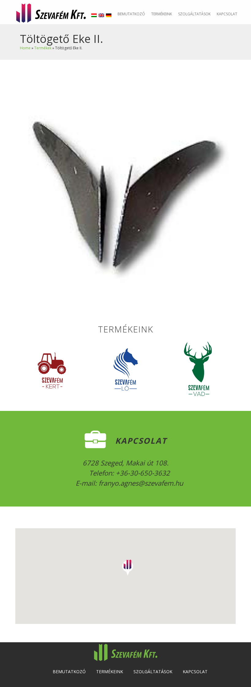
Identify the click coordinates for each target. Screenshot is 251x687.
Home (25, 48)
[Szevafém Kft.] (50, 12)
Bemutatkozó (131, 14)
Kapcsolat (227, 14)
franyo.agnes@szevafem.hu (140, 483)
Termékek (42, 48)
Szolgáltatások (194, 14)
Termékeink (161, 14)
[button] (127, 566)
